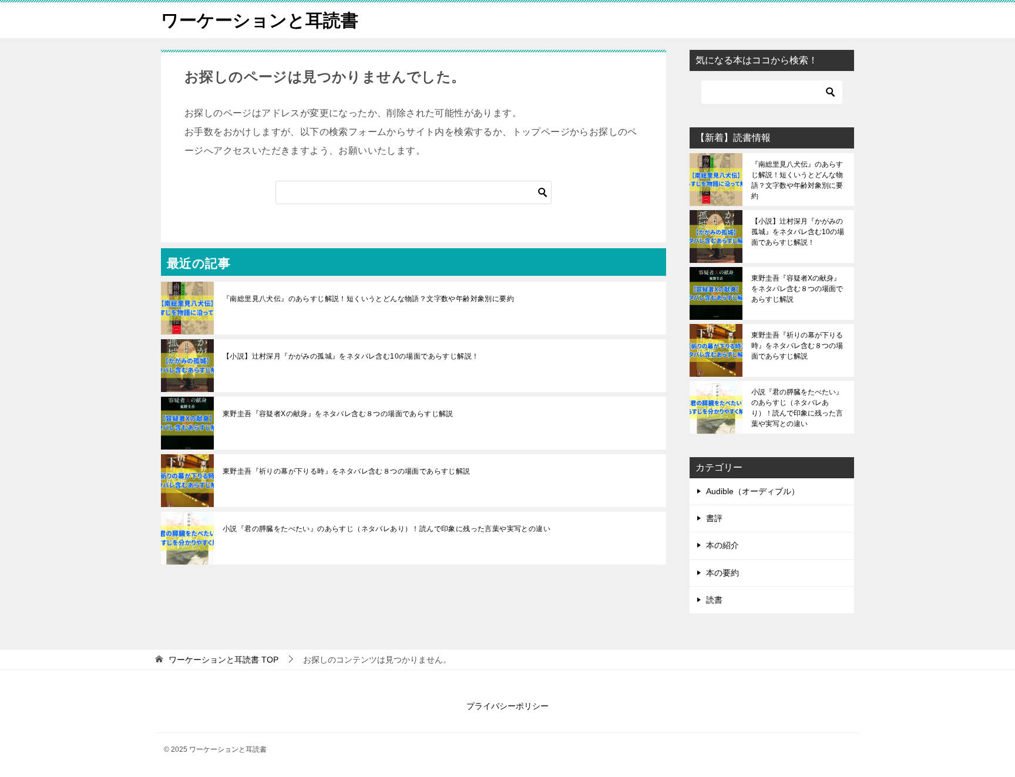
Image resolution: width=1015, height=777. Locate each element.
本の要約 (722, 572)
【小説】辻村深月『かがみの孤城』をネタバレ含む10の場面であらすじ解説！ (351, 356)
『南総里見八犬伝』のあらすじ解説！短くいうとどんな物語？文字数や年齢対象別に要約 (368, 299)
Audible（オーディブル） (752, 491)
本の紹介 (722, 545)
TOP (223, 659)
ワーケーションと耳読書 (259, 20)
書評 (714, 518)
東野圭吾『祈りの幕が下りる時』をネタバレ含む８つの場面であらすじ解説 (346, 471)
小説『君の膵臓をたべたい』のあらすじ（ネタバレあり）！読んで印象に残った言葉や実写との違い (386, 529)
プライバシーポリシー (507, 706)
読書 (714, 599)
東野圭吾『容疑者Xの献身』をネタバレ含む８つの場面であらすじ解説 (338, 414)
